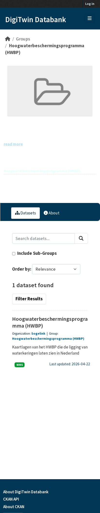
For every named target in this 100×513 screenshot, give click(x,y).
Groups (23, 39)
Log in (89, 4)
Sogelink (38, 333)
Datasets (28, 213)
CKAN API (11, 499)
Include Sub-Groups (36, 253)
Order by (21, 269)
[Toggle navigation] (89, 18)
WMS (20, 364)
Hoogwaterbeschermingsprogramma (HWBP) (48, 339)
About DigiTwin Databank (26, 492)
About (53, 213)
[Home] (7, 39)
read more (13, 144)
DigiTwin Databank (35, 19)
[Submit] (81, 238)
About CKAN (13, 506)
